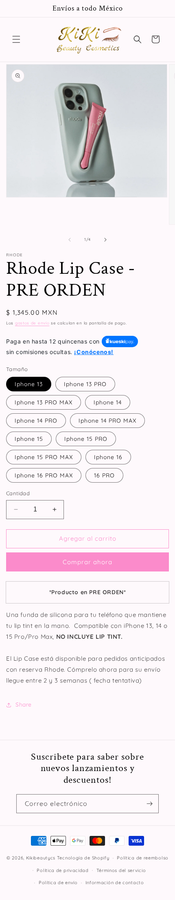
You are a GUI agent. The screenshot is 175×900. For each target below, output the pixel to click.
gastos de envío (32, 323)
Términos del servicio (121, 870)
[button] (16, 39)
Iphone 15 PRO (85, 438)
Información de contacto (114, 882)
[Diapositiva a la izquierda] (70, 240)
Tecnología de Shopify (83, 858)
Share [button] (23, 704)
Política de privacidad (62, 870)
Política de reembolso (142, 858)
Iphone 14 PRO (36, 420)
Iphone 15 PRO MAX (44, 457)
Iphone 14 (108, 402)
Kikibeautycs (40, 858)
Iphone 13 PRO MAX (43, 402)
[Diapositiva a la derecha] (105, 240)
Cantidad (18, 493)
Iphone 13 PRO (85, 384)
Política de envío (58, 882)
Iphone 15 (29, 438)
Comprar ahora (87, 562)
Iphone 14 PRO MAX (107, 420)
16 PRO (104, 475)
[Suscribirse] (149, 803)
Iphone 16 (108, 457)
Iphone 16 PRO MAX (44, 475)
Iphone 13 (29, 384)
